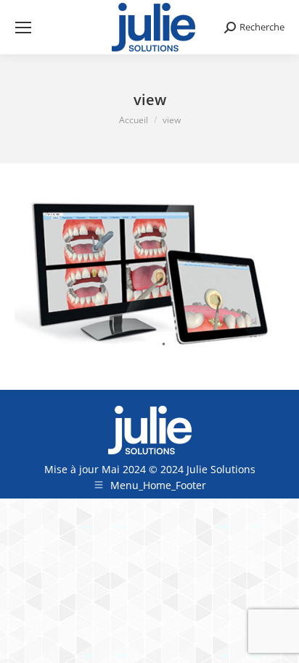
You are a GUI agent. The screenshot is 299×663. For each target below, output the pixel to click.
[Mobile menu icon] (23, 27)
